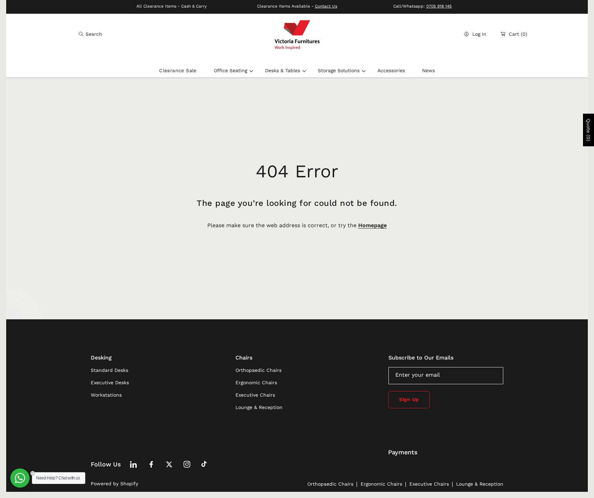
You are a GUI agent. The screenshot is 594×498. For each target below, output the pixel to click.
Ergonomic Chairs (381, 484)
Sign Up (409, 399)
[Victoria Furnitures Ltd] (297, 34)
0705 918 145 (439, 6)
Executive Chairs (429, 484)
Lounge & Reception (479, 484)
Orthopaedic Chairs (330, 484)
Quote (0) (588, 130)
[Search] (83, 34)
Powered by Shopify (114, 483)
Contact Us (326, 6)
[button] (90, 34)
